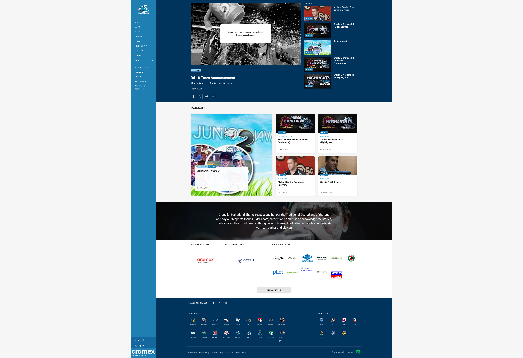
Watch (138, 27)
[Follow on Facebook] (214, 303)
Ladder (138, 36)
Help (221, 352)
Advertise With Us (242, 352)
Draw (137, 32)
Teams (138, 41)
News (137, 22)
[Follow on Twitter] (220, 303)
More (137, 60)
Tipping (139, 55)
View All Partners (274, 290)
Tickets (138, 76)
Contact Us (230, 352)
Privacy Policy (204, 352)
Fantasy (139, 51)
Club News (195, 70)
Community (141, 46)
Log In (141, 345)
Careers (215, 352)
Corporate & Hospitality (140, 87)
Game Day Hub (141, 67)
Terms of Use (192, 352)
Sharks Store (140, 81)
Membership (140, 72)
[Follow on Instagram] (226, 303)
